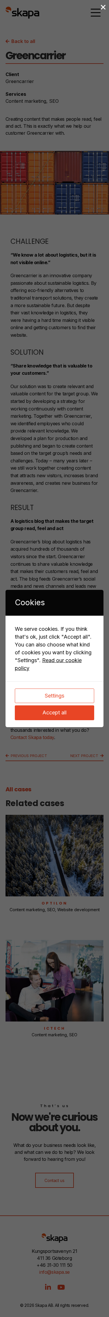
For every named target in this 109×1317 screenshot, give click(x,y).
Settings (54, 696)
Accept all (54, 712)
